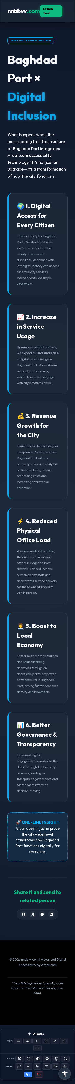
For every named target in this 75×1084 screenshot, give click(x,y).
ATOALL (38, 1034)
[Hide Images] (55, 1066)
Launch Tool (48, 11)
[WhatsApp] (42, 914)
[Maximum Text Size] (46, 1041)
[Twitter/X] (33, 914)
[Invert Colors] (47, 1059)
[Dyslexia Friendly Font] (55, 1041)
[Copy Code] (28, 1074)
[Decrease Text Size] (18, 1041)
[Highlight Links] (19, 1066)
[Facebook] (23, 914)
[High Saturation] (56, 1059)
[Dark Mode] (65, 1059)
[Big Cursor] (37, 1066)
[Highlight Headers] (28, 1066)
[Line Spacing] (64, 1041)
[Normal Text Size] (27, 1041)
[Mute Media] (65, 1066)
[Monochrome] (38, 1059)
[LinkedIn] (51, 914)
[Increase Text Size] (36, 1041)
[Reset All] (39, 1074)
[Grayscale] (29, 1059)
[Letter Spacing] (37, 1048)
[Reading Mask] (46, 1066)
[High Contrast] (19, 1059)
